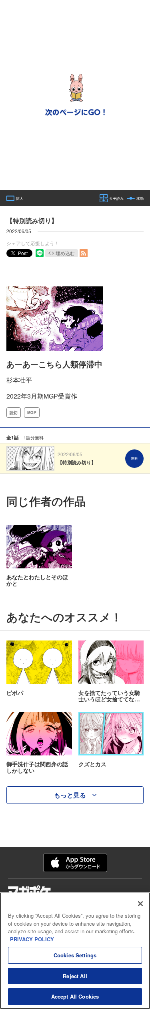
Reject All (75, 976)
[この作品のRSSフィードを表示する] (84, 253)
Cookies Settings (75, 955)
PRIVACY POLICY (32, 939)
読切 (14, 412)
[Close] (140, 903)
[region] (75, 950)
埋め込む (65, 253)
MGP (31, 412)
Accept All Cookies (75, 996)
